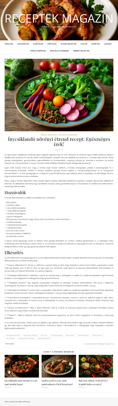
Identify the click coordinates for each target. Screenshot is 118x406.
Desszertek (23, 44)
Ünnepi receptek (81, 51)
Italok (84, 44)
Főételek (52, 44)
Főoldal (9, 44)
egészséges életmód (13, 335)
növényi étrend (97, 335)
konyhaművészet (83, 335)
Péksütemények (38, 51)
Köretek (96, 44)
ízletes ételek (70, 335)
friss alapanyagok (56, 335)
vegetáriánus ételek (43, 338)
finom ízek (43, 335)
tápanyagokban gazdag (26, 338)
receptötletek (10, 338)
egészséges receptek (30, 335)
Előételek (38, 44)
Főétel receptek (49, 135)
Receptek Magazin (59, 18)
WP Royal (26, 402)
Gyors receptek (69, 44)
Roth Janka (10, 344)
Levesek (108, 44)
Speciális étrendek (59, 51)
